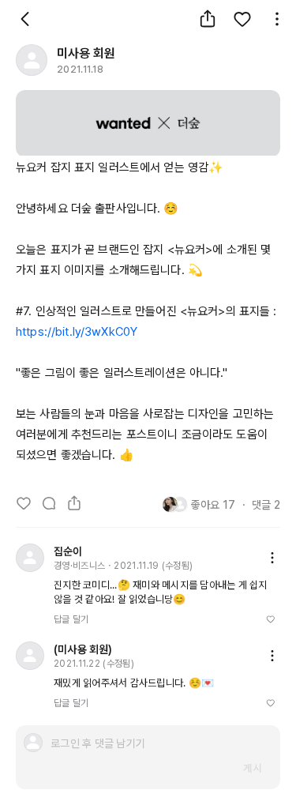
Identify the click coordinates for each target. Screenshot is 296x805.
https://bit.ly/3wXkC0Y (76, 332)
